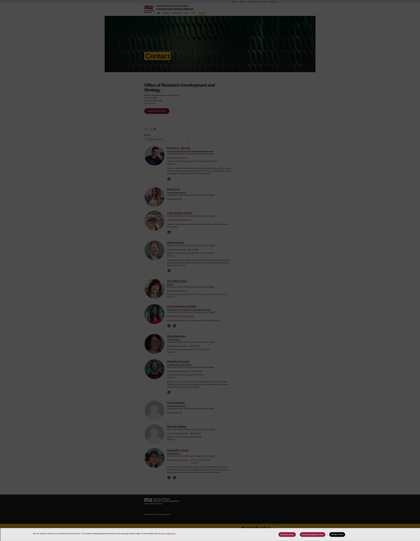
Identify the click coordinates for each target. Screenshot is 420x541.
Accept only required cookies (313, 534)
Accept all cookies (287, 534)
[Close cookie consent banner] (415, 532)
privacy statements (168, 534)
